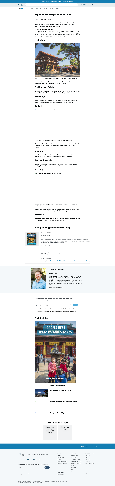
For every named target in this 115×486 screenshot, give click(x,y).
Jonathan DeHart (46, 235)
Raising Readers (74, 473)
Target (82, 260)
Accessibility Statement (62, 469)
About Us (59, 455)
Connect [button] (51, 8)
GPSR (86, 473)
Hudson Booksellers (74, 260)
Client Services (74, 457)
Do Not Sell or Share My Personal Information (89, 464)
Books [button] (45, 8)
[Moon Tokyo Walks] (65, 432)
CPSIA (86, 471)
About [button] (57, 8)
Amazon (43, 260)
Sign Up (75, 304)
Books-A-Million (59, 260)
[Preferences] (89, 4)
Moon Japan (46, 233)
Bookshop (66, 260)
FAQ (72, 469)
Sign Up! (84, 4)
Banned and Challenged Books (62, 464)
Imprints (59, 459)
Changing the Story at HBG (63, 467)
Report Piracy (87, 467)
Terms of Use (87, 455)
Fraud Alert (87, 469)
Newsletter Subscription (62, 461)
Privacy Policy (87, 457)
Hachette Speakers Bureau (76, 463)
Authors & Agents (74, 455)
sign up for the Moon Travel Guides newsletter (64, 1)
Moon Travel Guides (46, 237)
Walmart (87, 260)
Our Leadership (61, 457)
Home (31, 8)
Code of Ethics (87, 461)
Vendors (72, 471)
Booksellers (73, 475)
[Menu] (18, 4)
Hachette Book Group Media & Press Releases (63, 471)
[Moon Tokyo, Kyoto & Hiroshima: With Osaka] (50, 432)
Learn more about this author (55, 287)
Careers (72, 465)
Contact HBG (73, 467)
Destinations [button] (38, 8)
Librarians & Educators (75, 459)
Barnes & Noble (50, 260)
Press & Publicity (61, 474)
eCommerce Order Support (76, 461)
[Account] (93, 5)
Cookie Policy (87, 459)
